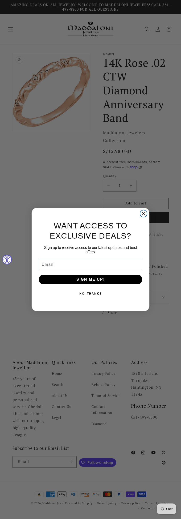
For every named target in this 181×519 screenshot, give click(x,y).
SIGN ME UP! (90, 279)
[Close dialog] (143, 213)
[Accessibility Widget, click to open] (7, 259)
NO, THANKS (90, 293)
